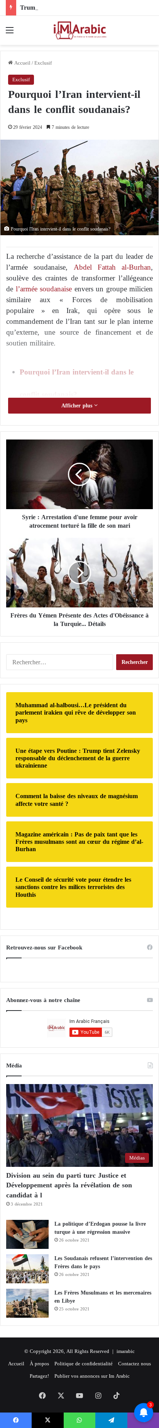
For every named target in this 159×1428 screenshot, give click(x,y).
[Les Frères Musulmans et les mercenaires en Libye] (27, 1303)
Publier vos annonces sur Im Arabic (92, 1376)
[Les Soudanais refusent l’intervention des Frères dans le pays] (27, 1268)
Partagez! (39, 1376)
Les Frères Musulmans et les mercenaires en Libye (102, 1297)
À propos (39, 1363)
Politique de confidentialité (83, 1363)
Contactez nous (134, 1363)
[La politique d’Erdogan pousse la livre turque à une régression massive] (27, 1234)
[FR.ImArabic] (79, 30)
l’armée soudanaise (44, 289)
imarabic (126, 1351)
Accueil (21, 63)
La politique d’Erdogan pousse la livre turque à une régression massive (100, 1228)
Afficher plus (77, 405)
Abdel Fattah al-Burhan (109, 267)
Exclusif (43, 63)
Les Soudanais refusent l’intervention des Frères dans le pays (103, 1262)
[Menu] (10, 33)
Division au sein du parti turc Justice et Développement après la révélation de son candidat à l (69, 1185)
